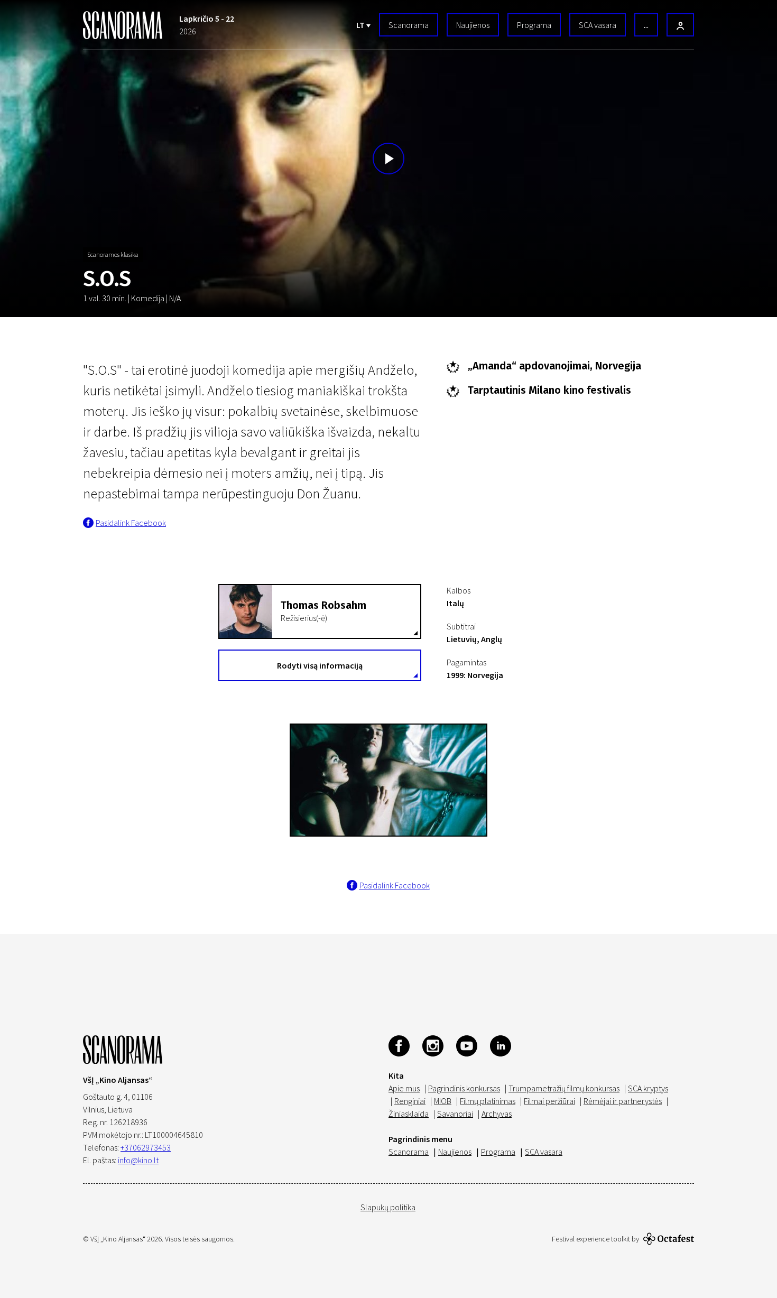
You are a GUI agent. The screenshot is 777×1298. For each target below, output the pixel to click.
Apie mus (404, 1088)
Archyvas (497, 1113)
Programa (534, 25)
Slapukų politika (387, 1207)
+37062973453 (146, 1147)
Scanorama (408, 25)
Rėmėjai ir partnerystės (623, 1101)
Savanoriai (455, 1113)
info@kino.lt (138, 1160)
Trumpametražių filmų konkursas (563, 1088)
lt (361, 25)
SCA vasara (597, 25)
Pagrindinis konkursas (464, 1088)
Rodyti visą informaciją (320, 665)
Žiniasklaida (408, 1113)
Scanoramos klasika (112, 254)
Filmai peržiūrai (549, 1101)
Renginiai (410, 1101)
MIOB (442, 1101)
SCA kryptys (648, 1088)
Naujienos (472, 25)
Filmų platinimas (487, 1101)
